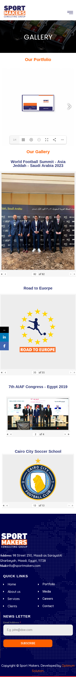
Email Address (12, 622)
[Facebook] (4, 346)
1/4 (14, 139)
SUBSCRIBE (28, 643)
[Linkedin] (4, 337)
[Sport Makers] (14, 11)
